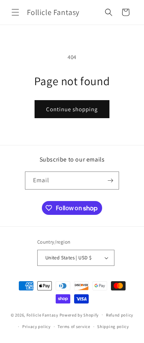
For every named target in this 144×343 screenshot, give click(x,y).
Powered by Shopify (79, 314)
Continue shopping (72, 109)
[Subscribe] (110, 181)
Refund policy (119, 315)
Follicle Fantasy (42, 314)
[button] (15, 12)
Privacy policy (36, 326)
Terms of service (74, 326)
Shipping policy (113, 326)
